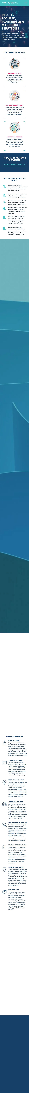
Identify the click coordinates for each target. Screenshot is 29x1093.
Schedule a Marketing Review (14, 164)
